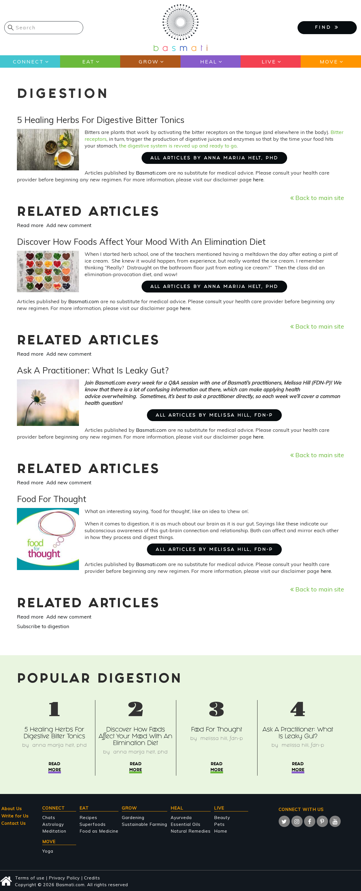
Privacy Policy (64, 878)
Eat (88, 61)
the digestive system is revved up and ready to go (178, 145)
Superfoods (93, 824)
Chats (48, 817)
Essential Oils (186, 824)
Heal (208, 61)
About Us (11, 808)
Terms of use (30, 878)
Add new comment (68, 225)
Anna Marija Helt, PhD (59, 745)
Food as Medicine (99, 831)
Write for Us (15, 816)
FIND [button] (325, 28)
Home (220, 831)
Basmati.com (151, 173)
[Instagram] (297, 821)
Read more (30, 225)
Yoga (47, 851)
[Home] (180, 27)
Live (269, 61)
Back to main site (319, 197)
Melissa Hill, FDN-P (222, 739)
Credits (92, 878)
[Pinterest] (322, 821)
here (258, 179)
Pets (219, 824)
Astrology (53, 824)
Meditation (54, 831)
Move (329, 61)
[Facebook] (309, 821)
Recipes (88, 817)
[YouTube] (335, 821)
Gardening (133, 817)
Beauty (222, 817)
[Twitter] (284, 821)
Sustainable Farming (144, 824)
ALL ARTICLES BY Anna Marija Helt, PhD (214, 158)
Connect (28, 61)
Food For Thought (216, 730)
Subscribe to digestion (43, 626)
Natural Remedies (191, 831)
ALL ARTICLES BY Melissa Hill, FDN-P (214, 415)
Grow (149, 61)
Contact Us (13, 823)
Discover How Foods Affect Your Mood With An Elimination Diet (135, 736)
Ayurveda (181, 817)
